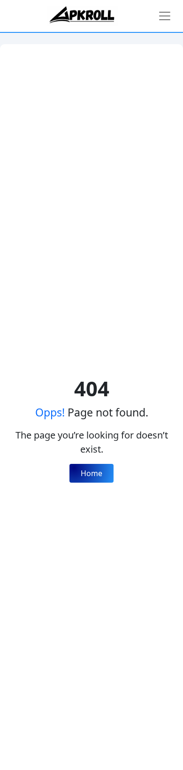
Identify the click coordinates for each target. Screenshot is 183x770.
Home (91, 473)
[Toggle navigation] (164, 16)
